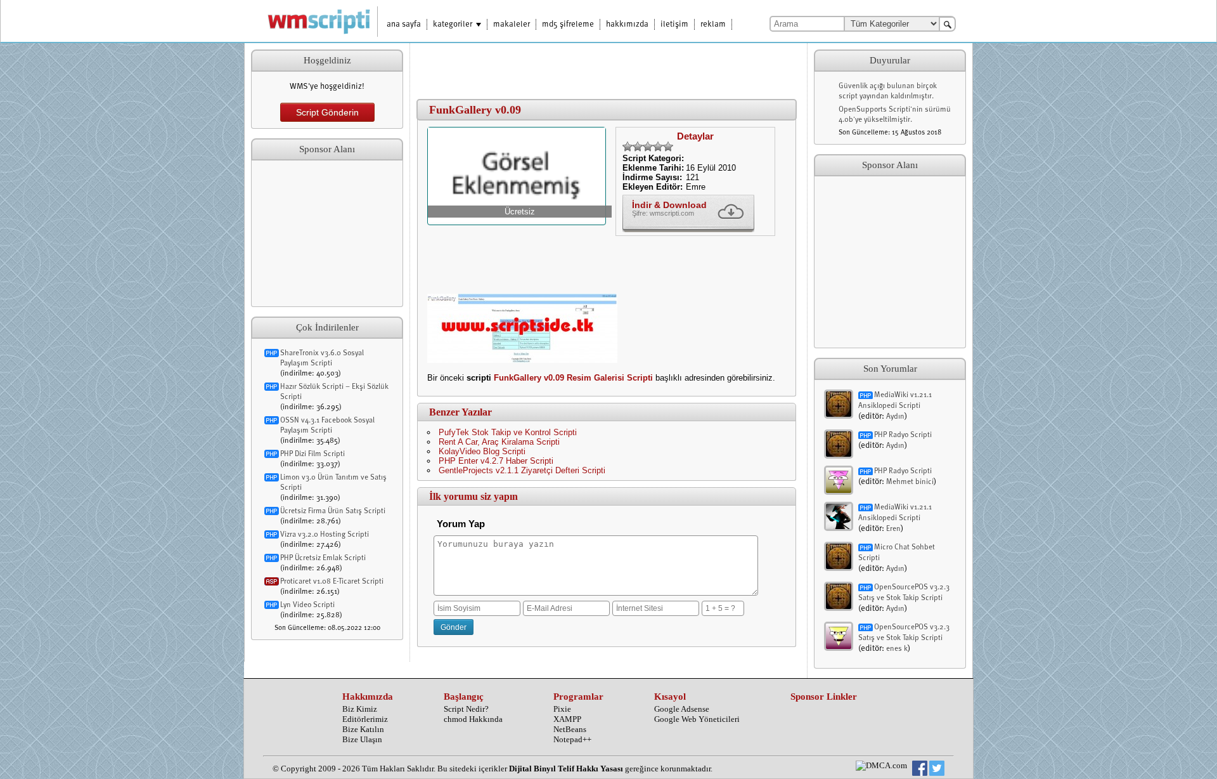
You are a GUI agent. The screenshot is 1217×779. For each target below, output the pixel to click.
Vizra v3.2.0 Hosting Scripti (324, 535)
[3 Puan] (648, 146)
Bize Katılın (363, 729)
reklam (713, 24)
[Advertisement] (327, 233)
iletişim (674, 24)
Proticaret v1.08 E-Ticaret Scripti (331, 582)
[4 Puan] (658, 146)
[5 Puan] (668, 146)
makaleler (511, 24)
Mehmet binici (910, 482)
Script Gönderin (327, 112)
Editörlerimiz (365, 719)
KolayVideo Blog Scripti (482, 451)
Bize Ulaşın (362, 739)
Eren (893, 529)
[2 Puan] (638, 146)
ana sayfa (404, 24)
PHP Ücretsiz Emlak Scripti (323, 558)
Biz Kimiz (359, 709)
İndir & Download (669, 205)
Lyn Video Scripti (307, 605)
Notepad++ (572, 739)
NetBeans (569, 729)
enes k (897, 649)
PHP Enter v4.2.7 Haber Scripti (496, 461)
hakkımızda (627, 24)
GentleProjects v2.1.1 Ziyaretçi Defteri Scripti (522, 470)
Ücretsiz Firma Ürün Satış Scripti (332, 511)
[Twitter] (936, 769)
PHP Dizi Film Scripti (312, 454)
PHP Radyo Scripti (903, 435)
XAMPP (567, 719)
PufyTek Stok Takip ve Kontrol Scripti (508, 432)
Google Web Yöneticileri (697, 719)
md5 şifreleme (568, 24)
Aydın (895, 417)
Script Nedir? (466, 709)
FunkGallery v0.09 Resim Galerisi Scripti (573, 378)
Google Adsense (681, 709)
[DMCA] (881, 766)
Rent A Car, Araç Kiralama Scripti (499, 442)
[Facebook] (919, 769)
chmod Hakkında (473, 719)
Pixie (562, 709)
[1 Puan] (627, 146)
